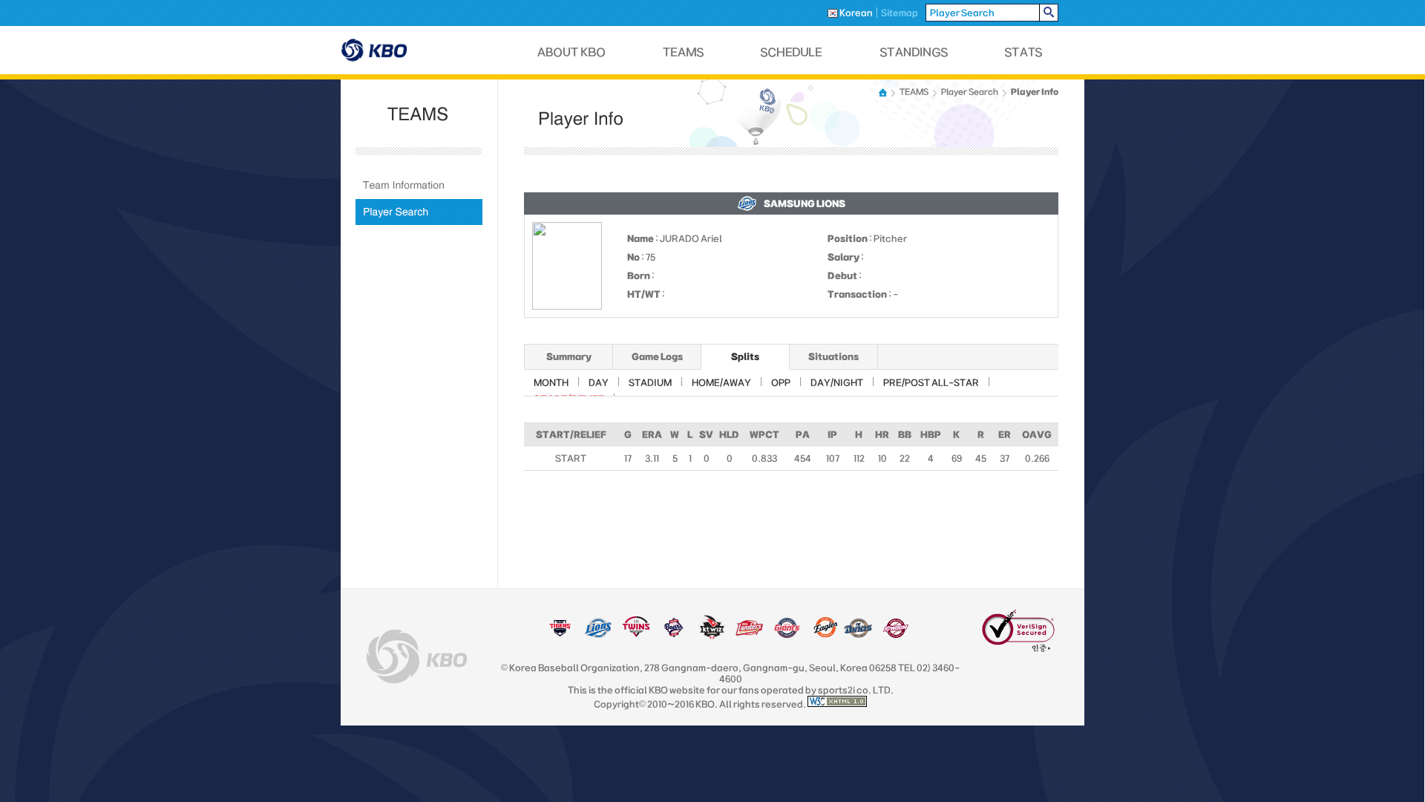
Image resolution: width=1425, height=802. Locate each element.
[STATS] (1023, 52)
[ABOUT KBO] (571, 52)
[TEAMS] (683, 52)
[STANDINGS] (914, 52)
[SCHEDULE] (792, 52)
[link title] (560, 635)
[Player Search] (419, 212)
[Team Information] (419, 185)
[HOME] (884, 92)
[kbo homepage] (417, 656)
